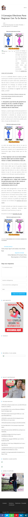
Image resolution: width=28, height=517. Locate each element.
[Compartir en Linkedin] (21, 515)
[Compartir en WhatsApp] (11, 515)
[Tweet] (7, 515)
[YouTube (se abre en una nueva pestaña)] (15, 2)
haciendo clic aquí (17, 213)
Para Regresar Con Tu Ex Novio (13, 239)
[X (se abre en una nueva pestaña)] (12, 2)
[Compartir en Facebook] (2, 515)
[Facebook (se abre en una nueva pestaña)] (14, 2)
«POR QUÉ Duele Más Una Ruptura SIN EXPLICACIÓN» (13, 422)
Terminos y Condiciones (11, 504)
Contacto (5, 503)
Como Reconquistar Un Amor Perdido (13, 25)
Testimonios (18, 503)
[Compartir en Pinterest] (16, 515)
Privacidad (23, 503)
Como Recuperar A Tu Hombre (9, 26)
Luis (4, 23)
